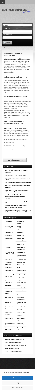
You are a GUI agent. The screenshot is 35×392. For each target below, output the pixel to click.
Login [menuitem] (2, 2)
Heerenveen (7, 128)
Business (28, 145)
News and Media (9, 306)
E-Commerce (20, 259)
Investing (19, 290)
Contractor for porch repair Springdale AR (15, 345)
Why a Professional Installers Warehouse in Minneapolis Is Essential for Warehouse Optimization (16, 196)
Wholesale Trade (21, 328)
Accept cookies (17, 378)
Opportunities (20, 306)
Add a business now (15, 160)
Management (8, 297)
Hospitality (19, 278)
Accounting (8, 221)
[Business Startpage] (4, 48)
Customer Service (21, 255)
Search (8, 43)
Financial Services (21, 270)
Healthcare (19, 275)
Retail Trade (8, 318)
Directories (7, 259)
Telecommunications (10, 323)
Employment (8, 267)
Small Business (21, 318)
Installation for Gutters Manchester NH (14, 339)
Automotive (20, 232)
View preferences (17, 387)
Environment (8, 270)
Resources (19, 315)
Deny (17, 383)
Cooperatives (20, 252)
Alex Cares (27, 59)
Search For (6, 29)
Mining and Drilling (21, 302)
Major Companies (21, 293)
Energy (18, 267)
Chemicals (7, 247)
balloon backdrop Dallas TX (12, 348)
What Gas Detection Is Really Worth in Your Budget (18, 182)
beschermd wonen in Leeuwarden (13, 59)
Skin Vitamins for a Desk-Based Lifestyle (15, 175)
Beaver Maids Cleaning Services (13, 342)
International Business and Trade (8, 291)
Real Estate (20, 312)
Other (18, 309)
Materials (7, 302)
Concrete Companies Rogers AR (13, 351)
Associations (8, 232)
